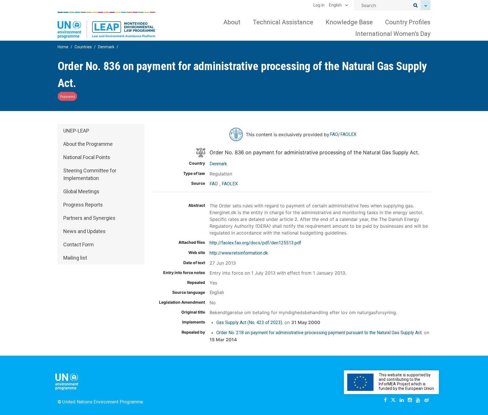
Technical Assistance (283, 22)
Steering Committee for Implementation (89, 174)
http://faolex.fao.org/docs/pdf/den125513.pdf (255, 242)
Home (63, 47)
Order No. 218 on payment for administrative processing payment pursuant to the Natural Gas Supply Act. (319, 332)
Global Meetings (81, 191)
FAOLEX (348, 134)
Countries (83, 47)
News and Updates (84, 231)
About (231, 22)
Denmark (106, 47)
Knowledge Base (349, 22)
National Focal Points (86, 157)
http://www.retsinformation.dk (239, 253)
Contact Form (78, 244)
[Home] (106, 25)
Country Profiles (407, 22)
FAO (334, 134)
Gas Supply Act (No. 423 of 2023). (249, 322)
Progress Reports (83, 205)
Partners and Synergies (89, 218)
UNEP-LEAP (76, 131)
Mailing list (75, 258)
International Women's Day (392, 33)
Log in (318, 5)
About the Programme (88, 144)
